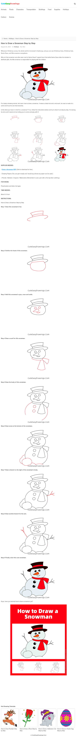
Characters (20, 9)
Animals (3, 9)
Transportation (31, 9)
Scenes (11, 17)
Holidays (66, 9)
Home (5, 38)
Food (49, 9)
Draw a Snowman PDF (9, 169)
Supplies (57, 9)
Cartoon (3, 17)
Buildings (42, 9)
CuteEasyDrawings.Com (39, 735)
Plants (11, 9)
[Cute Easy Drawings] (10, 4)
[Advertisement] (38, 34)
